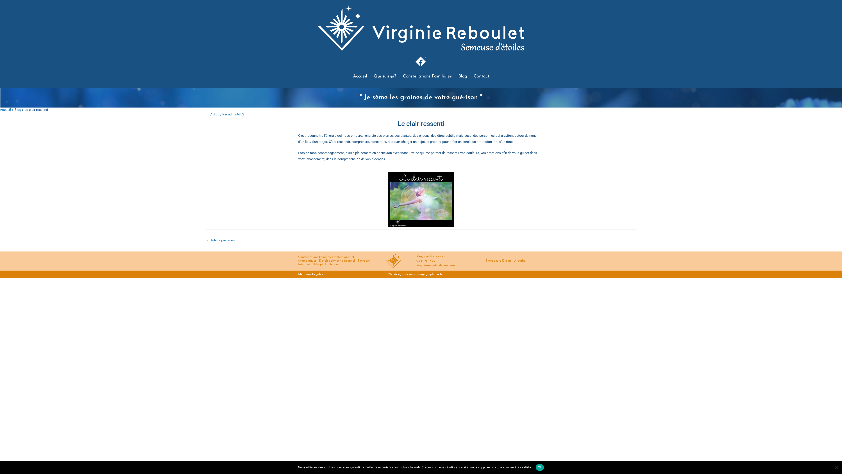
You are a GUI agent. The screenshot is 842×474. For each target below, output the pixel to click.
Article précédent (221, 240)
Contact (481, 76)
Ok (540, 467)
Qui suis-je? (385, 76)
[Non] (836, 467)
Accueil (360, 76)
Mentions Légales (310, 274)
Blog (462, 76)
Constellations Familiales (427, 76)
